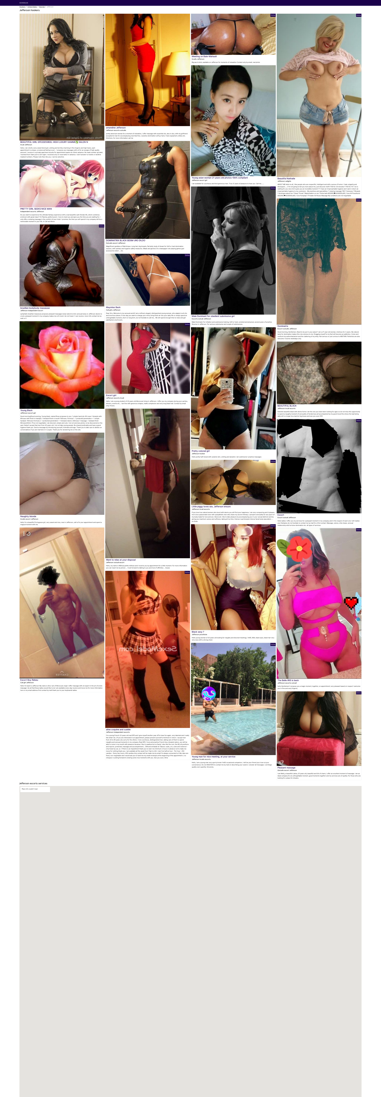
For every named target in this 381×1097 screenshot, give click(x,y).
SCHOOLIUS (23, 3)
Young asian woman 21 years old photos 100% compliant (220, 177)
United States (32, 7)
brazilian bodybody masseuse (35, 308)
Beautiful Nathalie (286, 178)
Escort (281, 515)
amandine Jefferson (116, 127)
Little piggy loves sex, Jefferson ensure (211, 506)
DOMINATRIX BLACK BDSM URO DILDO (125, 240)
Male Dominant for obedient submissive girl (213, 316)
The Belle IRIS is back (288, 680)
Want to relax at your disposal (121, 560)
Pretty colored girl (201, 451)
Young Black (26, 410)
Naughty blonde (28, 516)
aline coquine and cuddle (118, 729)
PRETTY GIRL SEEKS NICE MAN (36, 209)
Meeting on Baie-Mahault (204, 56)
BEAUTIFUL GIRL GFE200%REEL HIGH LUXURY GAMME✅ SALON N (54, 142)
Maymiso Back (113, 307)
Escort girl (111, 395)
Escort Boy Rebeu (29, 680)
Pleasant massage (286, 767)
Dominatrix (283, 326)
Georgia (42, 7)
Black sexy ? (198, 632)
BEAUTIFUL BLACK (287, 406)
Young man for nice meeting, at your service (213, 756)
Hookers (22, 7)
